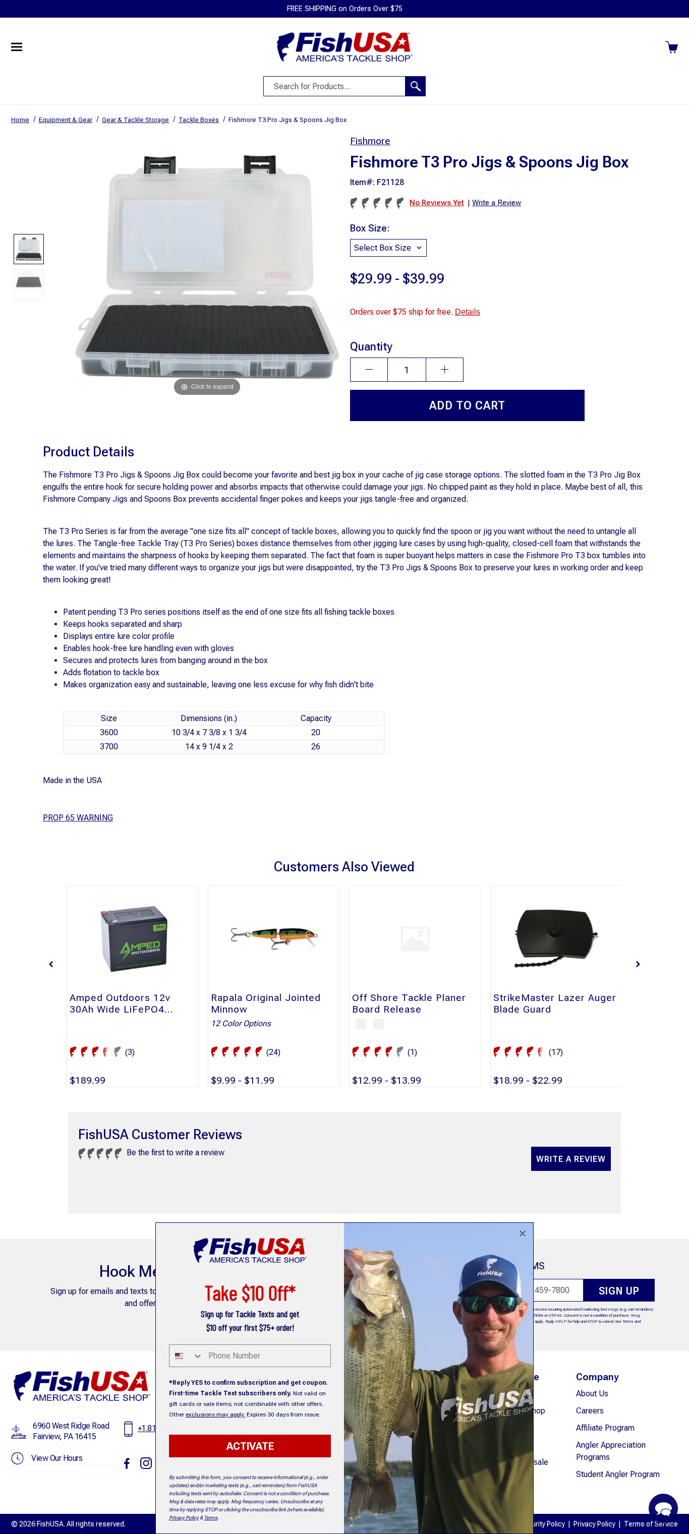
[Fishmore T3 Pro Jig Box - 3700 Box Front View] (29, 249)
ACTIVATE (250, 1446)
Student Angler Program (618, 1474)
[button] (51, 964)
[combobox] (186, 1356)
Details (467, 312)
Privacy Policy (594, 1524)
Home (20, 120)
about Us (592, 1393)
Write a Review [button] (496, 202)
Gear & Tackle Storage (135, 120)
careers (590, 1410)
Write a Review (571, 1159)
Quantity (371, 346)
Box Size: (370, 228)
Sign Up (619, 1291)
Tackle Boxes (199, 120)
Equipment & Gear (65, 120)
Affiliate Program (605, 1428)
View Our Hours (56, 1458)
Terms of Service (651, 1524)
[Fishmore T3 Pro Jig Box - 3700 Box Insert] (29, 284)
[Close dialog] (522, 1233)
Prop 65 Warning (78, 817)
